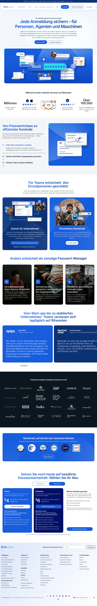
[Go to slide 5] (51, 365)
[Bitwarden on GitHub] (56, 596)
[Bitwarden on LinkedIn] (63, 596)
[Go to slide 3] (37, 365)
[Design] (94, 597)
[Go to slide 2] (30, 365)
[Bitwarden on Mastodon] (58, 599)
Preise (36, 7)
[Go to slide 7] (65, 365)
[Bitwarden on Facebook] (66, 596)
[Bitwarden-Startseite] (9, 7)
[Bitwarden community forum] (53, 596)
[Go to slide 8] (72, 365)
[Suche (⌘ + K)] (57, 7)
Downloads (42, 7)
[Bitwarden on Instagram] (69, 596)
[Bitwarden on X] (47, 596)
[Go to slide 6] (58, 365)
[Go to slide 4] (44, 365)
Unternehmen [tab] (57, 483)
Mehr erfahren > (69, 1)
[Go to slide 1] (23, 365)
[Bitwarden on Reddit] (50, 596)
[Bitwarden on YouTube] (60, 596)
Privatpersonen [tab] (40, 483)
